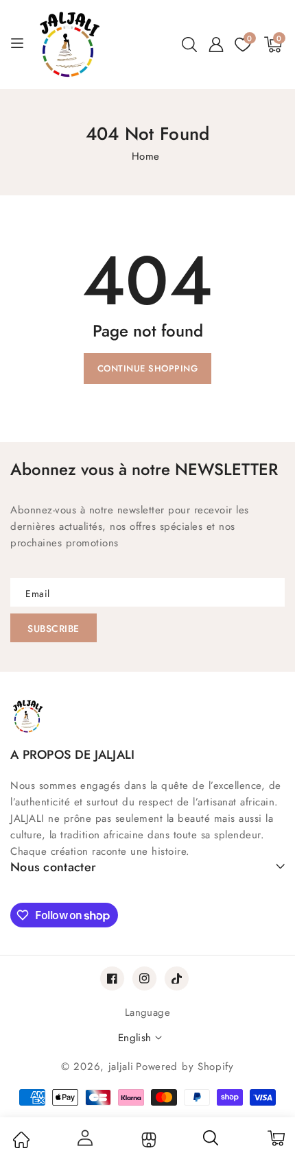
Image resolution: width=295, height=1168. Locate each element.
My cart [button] (275, 1138)
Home (146, 156)
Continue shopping (147, 368)
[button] (189, 44)
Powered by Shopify (185, 1066)
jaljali (121, 1066)
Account (84, 1138)
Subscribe (53, 628)
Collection (147, 1140)
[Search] (211, 1143)
